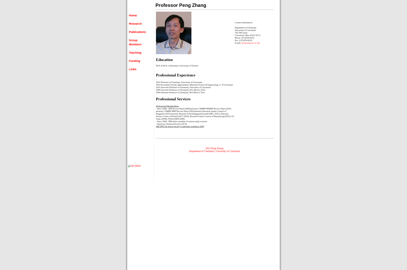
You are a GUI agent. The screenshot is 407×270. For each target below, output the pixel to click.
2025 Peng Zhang (214, 148)
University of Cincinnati (228, 151)
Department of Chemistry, (202, 151)
